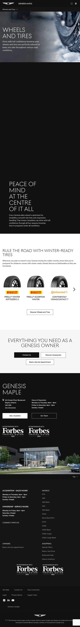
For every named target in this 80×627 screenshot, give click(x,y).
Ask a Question (15, 416)
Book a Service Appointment (40, 362)
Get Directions (10, 408)
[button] (74, 289)
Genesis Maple (25, 4)
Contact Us (26, 355)
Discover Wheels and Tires (40, 312)
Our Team (44, 416)
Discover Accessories (53, 355)
